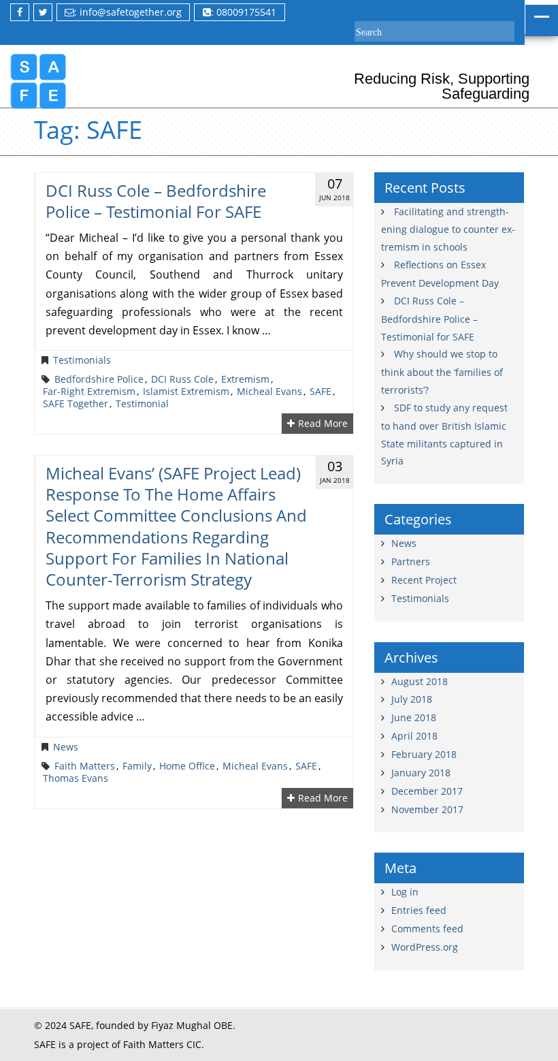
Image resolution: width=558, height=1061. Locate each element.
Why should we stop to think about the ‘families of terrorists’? (442, 371)
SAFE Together (75, 404)
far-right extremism (89, 391)
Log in (405, 891)
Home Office (187, 766)
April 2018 (414, 735)
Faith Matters (84, 766)
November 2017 (427, 809)
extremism (245, 379)
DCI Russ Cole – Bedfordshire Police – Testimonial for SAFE (156, 201)
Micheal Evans (269, 391)
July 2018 (411, 699)
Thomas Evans (75, 778)
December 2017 (427, 791)
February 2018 (424, 754)
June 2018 (413, 717)
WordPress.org (424, 946)
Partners (410, 561)
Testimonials (82, 360)
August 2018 (419, 681)
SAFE (320, 391)
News (65, 747)
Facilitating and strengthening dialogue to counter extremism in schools (448, 229)
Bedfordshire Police (99, 379)
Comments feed (427, 928)
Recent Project (424, 579)
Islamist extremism (186, 391)
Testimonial (142, 404)
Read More (323, 423)
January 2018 (420, 772)
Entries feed (418, 910)
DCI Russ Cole (182, 379)
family (137, 766)
